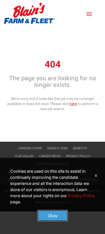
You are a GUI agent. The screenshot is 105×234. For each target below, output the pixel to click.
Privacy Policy (78, 156)
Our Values (24, 156)
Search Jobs (57, 148)
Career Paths (50, 156)
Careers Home (30, 148)
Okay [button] (53, 215)
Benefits (80, 148)
